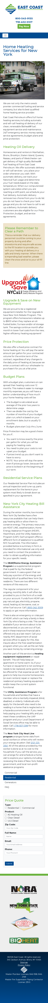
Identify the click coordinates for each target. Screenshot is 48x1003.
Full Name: (10, 833)
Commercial (11, 773)
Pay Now (24, 26)
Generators (10, 782)
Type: (8, 805)
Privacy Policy (24, 965)
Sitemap (24, 962)
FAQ (7, 787)
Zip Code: (10, 824)
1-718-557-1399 (21, 726)
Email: (8, 841)
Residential (10, 777)
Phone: (8, 849)
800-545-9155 (24, 18)
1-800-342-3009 (34, 607)
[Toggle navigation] (5, 35)
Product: (9, 811)
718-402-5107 (24, 22)
